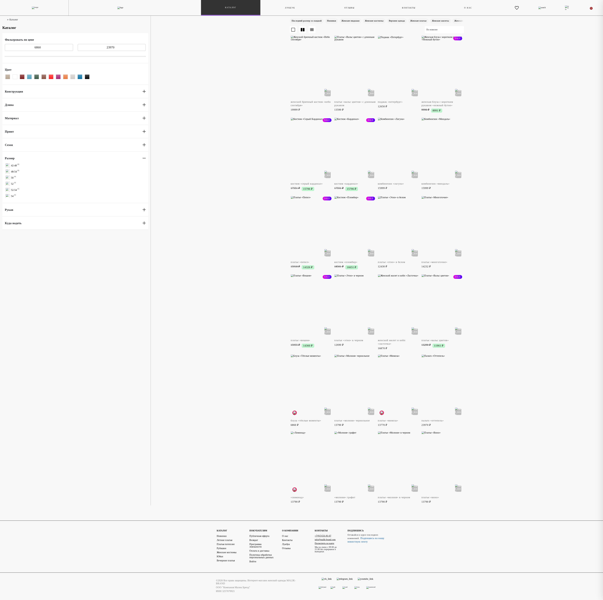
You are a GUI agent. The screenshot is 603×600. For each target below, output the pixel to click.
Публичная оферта (259, 536)
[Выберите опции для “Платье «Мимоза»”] (415, 412)
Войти (252, 561)
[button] (295, 40)
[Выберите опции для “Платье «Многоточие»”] (458, 253)
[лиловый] (58, 77)
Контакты (408, 8)
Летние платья (224, 540)
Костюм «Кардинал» (346, 183)
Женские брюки (462, 21)
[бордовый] (22, 77)
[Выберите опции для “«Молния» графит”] (371, 488)
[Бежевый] (8, 77)
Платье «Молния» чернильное (352, 420)
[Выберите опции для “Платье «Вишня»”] (327, 331)
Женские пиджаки (350, 21)
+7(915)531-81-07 (323, 536)
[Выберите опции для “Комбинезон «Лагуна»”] (415, 175)
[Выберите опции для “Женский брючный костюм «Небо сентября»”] (327, 93)
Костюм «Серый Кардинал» (307, 183)
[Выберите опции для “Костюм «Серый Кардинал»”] (327, 175)
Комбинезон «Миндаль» (435, 183)
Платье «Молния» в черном (394, 497)
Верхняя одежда (397, 21)
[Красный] (51, 77)
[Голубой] (29, 77)
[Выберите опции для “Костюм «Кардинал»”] (371, 175)
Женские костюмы (374, 21)
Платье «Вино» (430, 497)
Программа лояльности (255, 545)
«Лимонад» (297, 497)
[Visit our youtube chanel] (365, 581)
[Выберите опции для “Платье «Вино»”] (458, 488)
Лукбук (290, 8)
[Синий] (80, 77)
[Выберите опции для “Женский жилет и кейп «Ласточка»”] (415, 331)
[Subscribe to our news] (327, 581)
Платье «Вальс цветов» (435, 340)
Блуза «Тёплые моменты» (306, 420)
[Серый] (73, 77)
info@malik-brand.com (325, 539)
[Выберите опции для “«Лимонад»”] (327, 488)
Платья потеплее (226, 544)
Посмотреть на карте (324, 543)
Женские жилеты (440, 21)
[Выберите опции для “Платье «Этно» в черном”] (371, 331)
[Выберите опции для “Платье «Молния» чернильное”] (371, 412)
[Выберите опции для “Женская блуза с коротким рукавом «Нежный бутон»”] (458, 93)
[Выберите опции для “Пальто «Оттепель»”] (458, 412)
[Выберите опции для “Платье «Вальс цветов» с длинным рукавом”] (371, 93)
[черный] (87, 77)
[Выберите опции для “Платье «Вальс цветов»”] (458, 331)
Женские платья (418, 21)
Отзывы (349, 8)
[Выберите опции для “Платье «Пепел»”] (327, 253)
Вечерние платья (226, 560)
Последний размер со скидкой (307, 21)
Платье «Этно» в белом (391, 262)
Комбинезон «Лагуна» (391, 183)
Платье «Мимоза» (388, 420)
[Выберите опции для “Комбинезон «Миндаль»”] (458, 175)
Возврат (253, 540)
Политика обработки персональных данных (261, 556)
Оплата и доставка (259, 550)
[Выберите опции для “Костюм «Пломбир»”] (371, 253)
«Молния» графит (344, 497)
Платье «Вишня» (300, 340)
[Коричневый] (44, 77)
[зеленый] (36, 77)
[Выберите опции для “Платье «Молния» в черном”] (415, 488)
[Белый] (15, 77)
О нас (468, 8)
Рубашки (221, 548)
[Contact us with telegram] (345, 581)
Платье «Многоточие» (434, 262)
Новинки (331, 21)
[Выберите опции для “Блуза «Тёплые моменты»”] (327, 412)
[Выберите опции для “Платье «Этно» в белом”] (415, 253)
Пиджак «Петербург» (390, 102)
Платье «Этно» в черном (348, 340)
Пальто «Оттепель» (432, 420)
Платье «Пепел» (300, 262)
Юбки (220, 556)
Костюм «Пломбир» (345, 262)
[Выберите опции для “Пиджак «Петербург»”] (415, 93)
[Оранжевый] (65, 77)
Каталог (230, 7)
